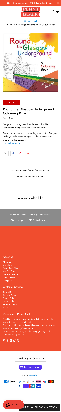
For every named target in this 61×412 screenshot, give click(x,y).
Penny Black (33, 375)
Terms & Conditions (11, 304)
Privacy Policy (9, 301)
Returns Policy (9, 298)
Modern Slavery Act (11, 274)
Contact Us (7, 291)
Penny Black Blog (10, 268)
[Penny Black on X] (18, 340)
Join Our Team (9, 271)
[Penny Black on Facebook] (7, 340)
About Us (7, 261)
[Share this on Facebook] (13, 153)
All (35, 21)
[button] (30, 176)
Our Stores (7, 264)
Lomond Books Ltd (12, 143)
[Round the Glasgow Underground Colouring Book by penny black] (30, 62)
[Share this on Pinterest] (20, 153)
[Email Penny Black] (4, 340)
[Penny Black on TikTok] (14, 340)
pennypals (7, 280)
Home (27, 21)
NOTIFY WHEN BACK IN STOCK (39, 407)
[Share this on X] (6, 153)
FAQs (5, 307)
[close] (58, 3)
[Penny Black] (30, 11)
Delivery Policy (9, 295)
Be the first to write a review (30, 176)
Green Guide (9, 277)
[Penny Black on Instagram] (11, 340)
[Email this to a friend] (27, 153)
